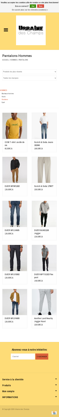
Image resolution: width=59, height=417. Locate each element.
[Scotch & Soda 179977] (44, 170)
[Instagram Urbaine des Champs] (32, 365)
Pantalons (23, 60)
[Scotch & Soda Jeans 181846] (44, 126)
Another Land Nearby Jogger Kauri (43, 320)
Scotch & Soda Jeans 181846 (43, 144)
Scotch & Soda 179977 (43, 186)
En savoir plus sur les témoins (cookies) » (30, 10)
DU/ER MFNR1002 (12, 186)
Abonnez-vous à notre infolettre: (29, 349)
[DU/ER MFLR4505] (14, 302)
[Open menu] (6, 30)
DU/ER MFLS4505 (12, 230)
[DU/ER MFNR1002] (14, 170)
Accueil (5, 60)
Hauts (4, 96)
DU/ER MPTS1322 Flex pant (43, 276)
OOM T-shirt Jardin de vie (14, 144)
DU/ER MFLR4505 (12, 318)
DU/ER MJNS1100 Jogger (41, 232)
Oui (32, 6)
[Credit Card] (54, 413)
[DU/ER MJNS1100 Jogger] (44, 214)
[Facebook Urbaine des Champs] (27, 365)
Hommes (13, 60)
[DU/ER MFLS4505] (14, 214)
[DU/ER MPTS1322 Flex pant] (44, 258)
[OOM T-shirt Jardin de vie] (14, 126)
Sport (3, 102)
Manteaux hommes (8, 93)
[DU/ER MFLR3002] (14, 258)
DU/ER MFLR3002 (12, 274)
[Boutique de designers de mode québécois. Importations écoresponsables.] (35, 30)
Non (40, 6)
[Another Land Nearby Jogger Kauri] (44, 302)
